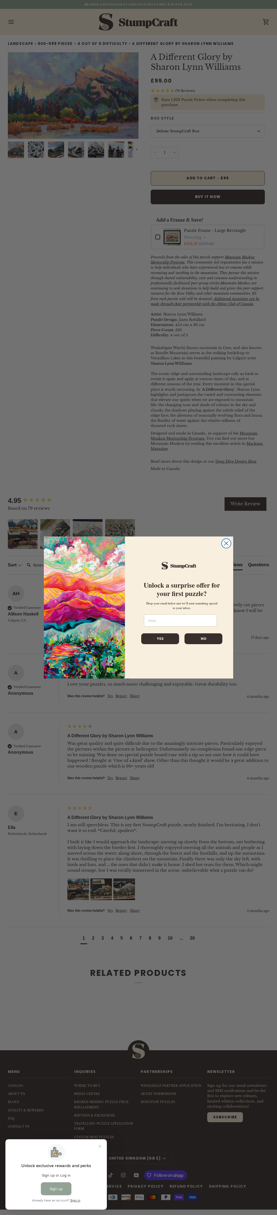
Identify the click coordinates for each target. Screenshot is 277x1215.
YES (160, 638)
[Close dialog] (226, 543)
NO (203, 638)
